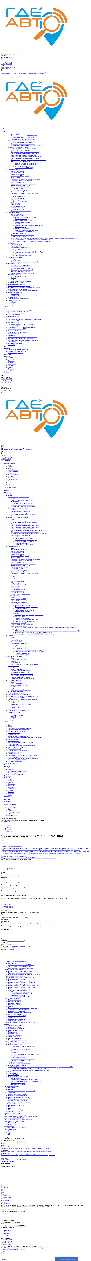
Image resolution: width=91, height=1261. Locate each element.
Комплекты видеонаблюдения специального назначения (28, 160)
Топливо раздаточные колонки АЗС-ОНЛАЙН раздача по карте (34, 241)
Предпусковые (15, 260)
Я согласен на (17, 946)
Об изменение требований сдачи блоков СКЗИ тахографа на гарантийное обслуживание (28, 1155)
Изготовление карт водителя (16, 313)
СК (12, 305)
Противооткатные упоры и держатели (23, 184)
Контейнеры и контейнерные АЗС (21, 236)
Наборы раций (15, 203)
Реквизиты (11, 369)
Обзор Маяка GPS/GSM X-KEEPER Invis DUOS (15, 1159)
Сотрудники (11, 359)
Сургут (10, 482)
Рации (10, 195)
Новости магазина (8, 1140)
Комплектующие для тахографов (21, 247)
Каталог (6, 131)
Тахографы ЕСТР (16, 244)
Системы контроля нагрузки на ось (18, 298)
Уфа (9, 484)
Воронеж (10, 476)
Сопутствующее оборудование (21, 161)
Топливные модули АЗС (18, 233)
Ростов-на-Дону (13, 479)
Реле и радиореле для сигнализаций (22, 270)
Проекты (7, 348)
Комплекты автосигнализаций (20, 266)
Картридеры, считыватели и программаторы (28, 251)
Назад (9, 465)
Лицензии (11, 362)
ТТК (12, 303)
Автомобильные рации (18, 196)
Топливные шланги (21, 219)
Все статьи (4, 1158)
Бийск (10, 473)
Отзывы (10, 365)
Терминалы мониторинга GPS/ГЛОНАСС (24, 136)
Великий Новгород (14, 474)
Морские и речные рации (19, 200)
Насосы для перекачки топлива (24, 220)
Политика (11, 367)
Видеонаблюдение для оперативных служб (24, 155)
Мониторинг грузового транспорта (18, 311)
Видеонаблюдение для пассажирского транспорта (26, 156)
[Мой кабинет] (1, 70)
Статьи (3, 1189)
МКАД (13, 302)
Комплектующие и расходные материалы (23, 139)
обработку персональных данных (22, 946)
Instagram (9, 829)
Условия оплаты (5, 1195)
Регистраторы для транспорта (20, 150)
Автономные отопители (15, 257)
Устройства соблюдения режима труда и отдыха (25, 179)
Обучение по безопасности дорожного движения (23, 340)
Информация (5, 1200)
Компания (7, 356)
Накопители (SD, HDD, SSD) (24, 168)
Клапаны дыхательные (22, 228)
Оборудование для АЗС (15, 212)
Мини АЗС (11, 345)
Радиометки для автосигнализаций (22, 268)
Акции (6, 306)
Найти (3, 1253)
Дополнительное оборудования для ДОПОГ (24, 193)
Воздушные (14, 259)
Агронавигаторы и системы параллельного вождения (24, 287)
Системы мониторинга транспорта (19, 133)
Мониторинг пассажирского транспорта (20, 310)
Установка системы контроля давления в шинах (22, 337)
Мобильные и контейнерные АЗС (18, 349)
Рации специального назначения (21, 211)
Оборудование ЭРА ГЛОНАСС (17, 289)
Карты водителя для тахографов (18, 292)
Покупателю (4, 1194)
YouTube (9, 831)
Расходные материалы (15, 274)
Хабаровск (11, 481)
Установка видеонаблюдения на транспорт (21, 324)
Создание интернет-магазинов (10, 1249)
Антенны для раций (17, 207)
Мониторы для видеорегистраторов (26, 163)
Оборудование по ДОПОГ (16, 169)
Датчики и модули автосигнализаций (22, 273)
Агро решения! (5, 1163)
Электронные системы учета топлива (22, 235)
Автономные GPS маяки (15, 282)
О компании (4, 1187)
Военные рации (16, 204)
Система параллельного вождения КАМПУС (21, 327)
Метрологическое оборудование (21, 281)
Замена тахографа (13, 326)
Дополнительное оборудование (24, 231)
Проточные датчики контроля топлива (23, 144)
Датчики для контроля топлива (17, 140)
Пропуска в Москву (14, 300)
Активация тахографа (14, 333)
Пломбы (13, 278)
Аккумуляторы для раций (19, 201)
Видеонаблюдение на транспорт (17, 351)
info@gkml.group (6, 390)
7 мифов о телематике (7, 1161)
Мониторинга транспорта (15, 353)
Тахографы (11, 243)
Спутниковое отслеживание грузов (18, 318)
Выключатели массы (17, 174)
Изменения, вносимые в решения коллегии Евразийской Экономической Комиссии (26, 1151)
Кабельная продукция (21, 166)
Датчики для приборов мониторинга (22, 137)
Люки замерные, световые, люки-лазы (26, 230)
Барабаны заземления (17, 172)
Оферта (10, 370)
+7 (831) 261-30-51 (6, 62)
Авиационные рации (17, 209)
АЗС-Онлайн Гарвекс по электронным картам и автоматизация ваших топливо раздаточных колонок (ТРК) (44, 238)
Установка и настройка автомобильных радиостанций (24, 319)
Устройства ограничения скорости (21, 180)
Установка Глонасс (13, 322)
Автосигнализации (14, 263)
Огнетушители (15, 177)
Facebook (9, 825)
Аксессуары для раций (18, 206)
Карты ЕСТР (15, 294)
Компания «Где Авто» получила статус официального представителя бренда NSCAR (27, 1148)
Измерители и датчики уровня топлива (23, 142)
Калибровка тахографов (15, 343)
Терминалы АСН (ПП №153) (20, 187)
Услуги (6, 308)
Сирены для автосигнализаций (20, 271)
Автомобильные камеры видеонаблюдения (24, 148)
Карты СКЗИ (15, 295)
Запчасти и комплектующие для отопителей (24, 262)
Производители (5, 1203)
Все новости (4, 1145)
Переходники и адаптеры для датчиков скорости (29, 252)
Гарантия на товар (6, 1199)
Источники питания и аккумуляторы (19, 286)
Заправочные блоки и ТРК (19, 214)
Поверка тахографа (13, 335)
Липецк (10, 478)
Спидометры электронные (23, 255)
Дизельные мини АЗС (14, 330)
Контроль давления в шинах (16, 284)
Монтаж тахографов (14, 314)
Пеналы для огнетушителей (19, 182)
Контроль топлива (13, 316)
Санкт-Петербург (13, 471)
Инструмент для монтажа (19, 276)
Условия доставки (6, 1197)
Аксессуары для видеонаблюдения (25, 164)
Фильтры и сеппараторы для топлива (26, 217)
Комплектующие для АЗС (19, 215)
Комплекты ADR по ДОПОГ (20, 176)
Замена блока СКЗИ (14, 321)
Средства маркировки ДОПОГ (20, 185)
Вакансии (11, 361)
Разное (13, 279)
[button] (66, 1259)
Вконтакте (9, 827)
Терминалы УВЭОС (17, 188)
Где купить (7, 354)
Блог (5, 346)
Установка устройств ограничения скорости (21, 338)
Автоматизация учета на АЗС (17, 329)
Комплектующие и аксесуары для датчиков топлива (27, 145)
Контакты (7, 372)
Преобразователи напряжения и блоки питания (22, 290)
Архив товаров (12, 297)
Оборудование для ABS (18, 192)
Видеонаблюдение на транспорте (18, 147)
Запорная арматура (20, 227)
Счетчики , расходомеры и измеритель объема (29, 225)
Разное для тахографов (22, 254)
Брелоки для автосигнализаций (20, 265)
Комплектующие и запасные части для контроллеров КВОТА (33, 239)
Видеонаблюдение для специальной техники (25, 158)
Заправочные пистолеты (22, 222)
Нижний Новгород (13, 470)
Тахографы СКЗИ (16, 246)
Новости (10, 357)
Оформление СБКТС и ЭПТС (17, 341)
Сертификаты (12, 364)
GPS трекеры (15, 134)
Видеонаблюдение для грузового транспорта (25, 152)
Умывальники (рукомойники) (20, 190)
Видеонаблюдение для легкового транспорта (25, 153)
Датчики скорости (20, 249)
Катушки (17, 223)
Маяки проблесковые (17, 171)
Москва (10, 468)
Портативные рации (17, 198)
